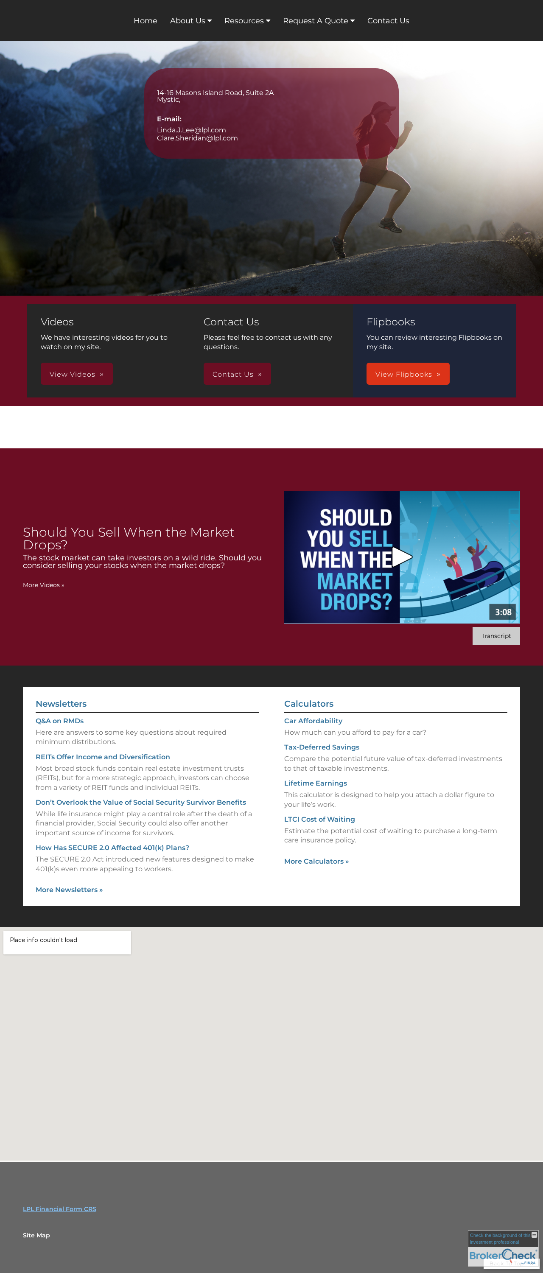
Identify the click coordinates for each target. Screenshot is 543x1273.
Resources (244, 20)
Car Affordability (313, 721)
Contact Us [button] (233, 374)
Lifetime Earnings (315, 783)
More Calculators (316, 861)
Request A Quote (315, 20)
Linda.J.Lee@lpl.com (191, 130)
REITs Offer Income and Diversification (103, 757)
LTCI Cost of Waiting (319, 819)
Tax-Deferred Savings (321, 747)
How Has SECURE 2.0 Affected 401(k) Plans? (112, 848)
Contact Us (388, 20)
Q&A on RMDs (60, 721)
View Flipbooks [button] (403, 374)
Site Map (36, 1235)
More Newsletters (69, 890)
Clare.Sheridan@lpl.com (197, 138)
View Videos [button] (72, 374)
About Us (187, 20)
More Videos (43, 585)
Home (145, 20)
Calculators (308, 704)
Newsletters (61, 704)
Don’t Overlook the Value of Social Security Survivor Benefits (141, 802)
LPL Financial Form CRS (59, 1209)
